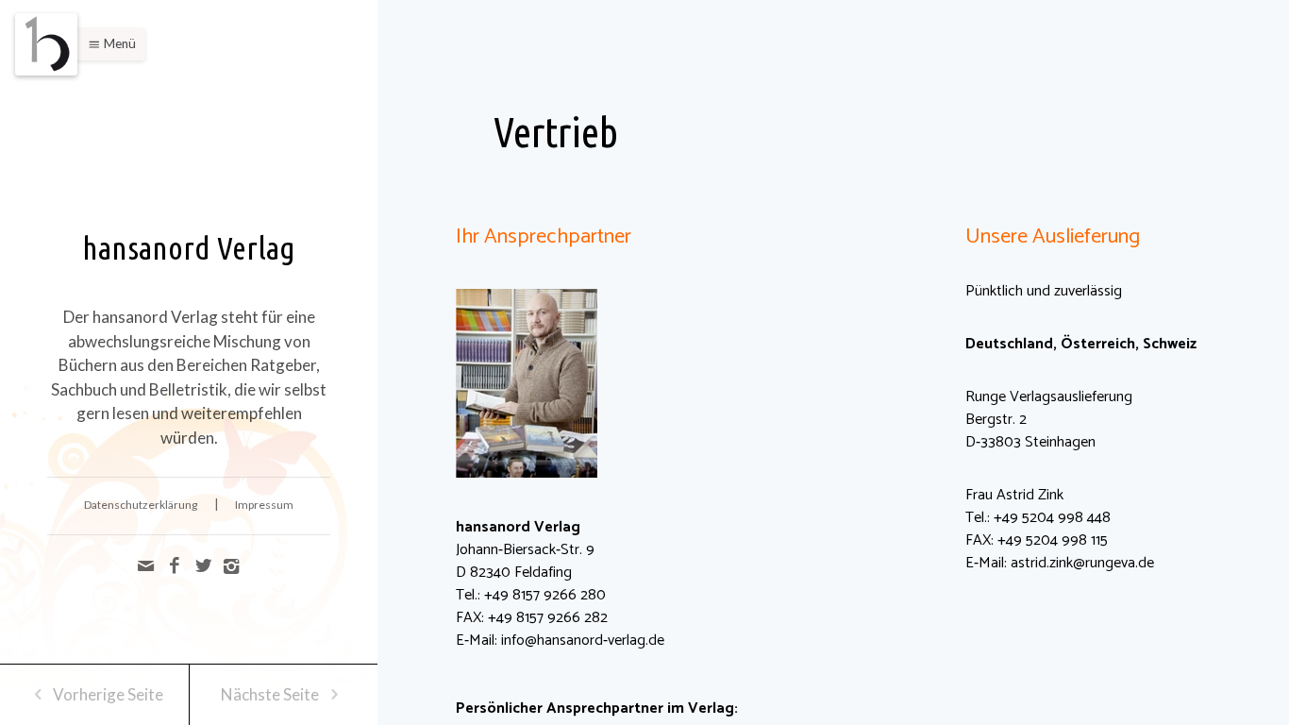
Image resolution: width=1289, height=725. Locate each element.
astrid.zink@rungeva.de (1082, 563)
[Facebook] (176, 565)
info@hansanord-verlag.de (582, 640)
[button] (107, 43)
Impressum (264, 504)
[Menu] (46, 44)
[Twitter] (205, 565)
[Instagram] (231, 565)
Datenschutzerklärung (140, 504)
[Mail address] (148, 565)
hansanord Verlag (188, 247)
